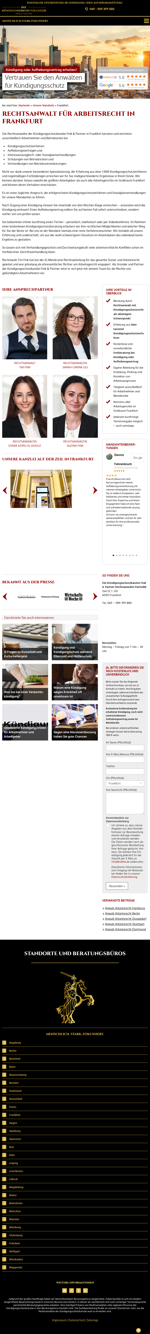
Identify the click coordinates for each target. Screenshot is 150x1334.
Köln (12, 1155)
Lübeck (13, 1179)
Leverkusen (16, 1171)
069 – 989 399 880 (119, 603)
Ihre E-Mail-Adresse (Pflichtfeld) (124, 754)
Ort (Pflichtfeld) (115, 778)
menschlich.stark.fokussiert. (25, 21)
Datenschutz (76, 1320)
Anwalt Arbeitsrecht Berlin (122, 913)
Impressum (59, 1320)
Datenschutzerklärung (124, 876)
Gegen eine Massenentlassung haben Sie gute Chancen (75, 734)
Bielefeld (14, 1058)
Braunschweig (18, 1074)
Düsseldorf (15, 1098)
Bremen (14, 1082)
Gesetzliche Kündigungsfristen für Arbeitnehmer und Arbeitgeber (25, 732)
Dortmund (15, 1090)
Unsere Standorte (43, 105)
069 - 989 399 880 (102, 9)
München (15, 1211)
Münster (14, 1219)
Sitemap (92, 1320)
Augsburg (15, 1042)
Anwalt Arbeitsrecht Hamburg (125, 908)
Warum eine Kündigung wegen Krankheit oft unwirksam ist (70, 692)
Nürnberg (15, 1227)
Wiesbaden (16, 1259)
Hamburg (14, 1130)
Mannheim (15, 1203)
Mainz (13, 1195)
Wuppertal (15, 1267)
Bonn (12, 1066)
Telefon (110, 766)
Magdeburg (16, 1187)
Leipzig (13, 1163)
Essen (12, 1106)
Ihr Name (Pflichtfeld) (118, 742)
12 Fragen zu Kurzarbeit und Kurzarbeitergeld (23, 654)
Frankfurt (14, 1114)
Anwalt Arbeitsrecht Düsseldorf (125, 919)
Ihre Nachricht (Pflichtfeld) (121, 789)
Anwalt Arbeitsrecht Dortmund (125, 929)
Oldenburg (15, 1235)
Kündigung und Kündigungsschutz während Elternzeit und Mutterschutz (73, 652)
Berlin (12, 1050)
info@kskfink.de (120, 861)
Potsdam (14, 1243)
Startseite (24, 105)
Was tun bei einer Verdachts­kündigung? (24, 694)
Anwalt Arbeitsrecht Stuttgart (125, 924)
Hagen (13, 1122)
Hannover (15, 1138)
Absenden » (117, 886)
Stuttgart (14, 1251)
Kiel (11, 1147)
